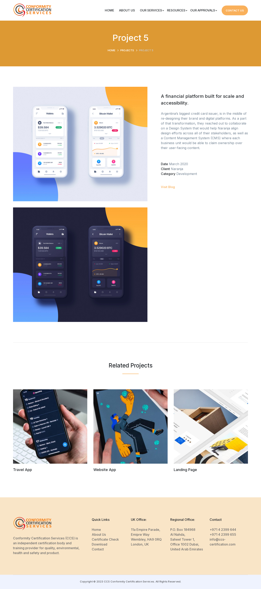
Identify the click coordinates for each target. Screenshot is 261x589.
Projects (127, 50)
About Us (99, 534)
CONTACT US (235, 10)
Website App (104, 470)
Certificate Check (105, 539)
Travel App (22, 470)
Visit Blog (168, 187)
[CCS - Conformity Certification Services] (32, 10)
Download (99, 544)
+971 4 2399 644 (223, 530)
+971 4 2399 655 (223, 534)
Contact (98, 549)
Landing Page (185, 470)
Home (111, 50)
